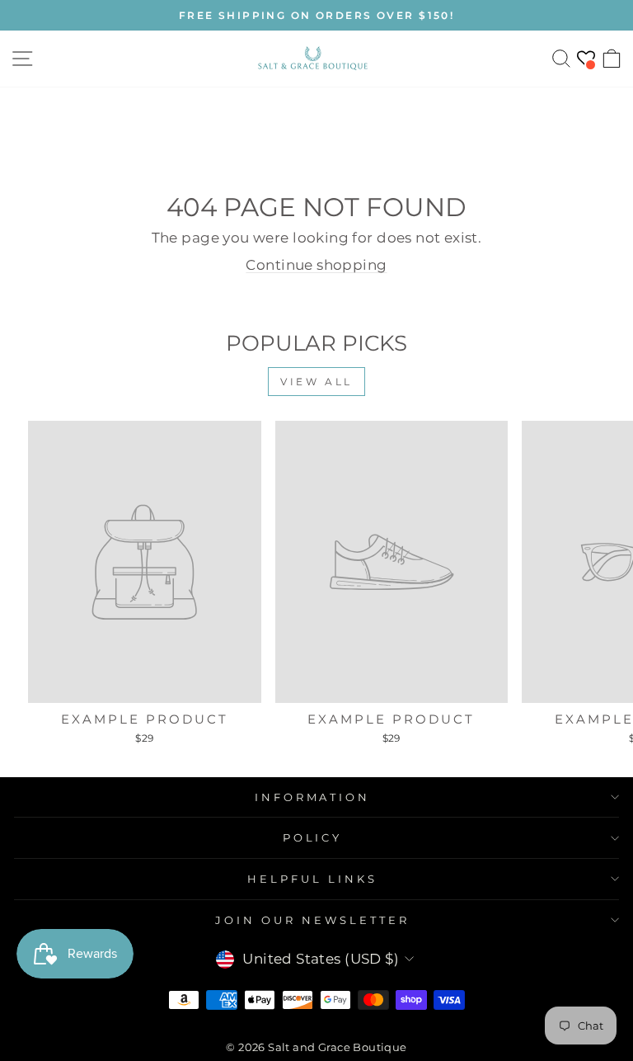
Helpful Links (312, 878)
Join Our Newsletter (312, 920)
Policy (313, 837)
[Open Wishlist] (586, 58)
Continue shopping (316, 265)
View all (316, 381)
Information (313, 797)
